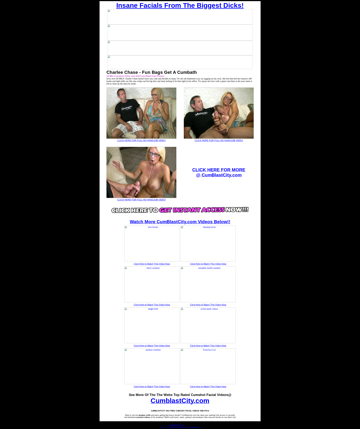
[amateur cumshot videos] (180, 215)
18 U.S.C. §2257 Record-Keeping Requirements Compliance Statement (180, 427)
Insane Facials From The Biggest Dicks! (180, 5)
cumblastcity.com (176, 425)
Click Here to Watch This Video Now (152, 264)
